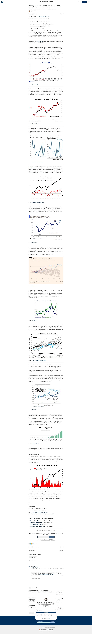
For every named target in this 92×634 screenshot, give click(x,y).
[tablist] (33, 557)
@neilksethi (34, 320)
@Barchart (34, 286)
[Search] (78, 2)
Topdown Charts (35, 124)
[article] (46, 592)
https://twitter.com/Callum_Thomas (40, 512)
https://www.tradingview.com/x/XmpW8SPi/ (46, 574)
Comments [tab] (31, 557)
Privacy (46, 627)
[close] (55, 598)
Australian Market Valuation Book (37, 526)
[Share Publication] (80, 2)
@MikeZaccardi (35, 242)
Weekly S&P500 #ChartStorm (43, 16)
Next (60, 550)
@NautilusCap (35, 84)
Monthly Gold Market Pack (36, 524)
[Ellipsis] (63, 566)
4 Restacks (39, 543)
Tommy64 (32, 566)
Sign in (89, 1)
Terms (48, 627)
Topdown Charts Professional (38, 202)
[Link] (27, 518)
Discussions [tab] (36, 587)
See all (30, 612)
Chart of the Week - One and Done (39, 360)
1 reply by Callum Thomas (36, 578)
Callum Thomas (33, 10)
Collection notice (52, 627)
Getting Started (39, 41)
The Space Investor (36, 443)
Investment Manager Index (37, 162)
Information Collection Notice (45, 615)
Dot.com (51, 570)
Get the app (51, 629)
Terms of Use (50, 614)
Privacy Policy (53, 615)
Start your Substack (43, 629)
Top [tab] (29, 587)
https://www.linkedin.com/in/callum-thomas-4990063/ (43, 514)
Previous (32, 550)
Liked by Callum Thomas (35, 567)
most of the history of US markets (43, 250)
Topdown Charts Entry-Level (36, 520)
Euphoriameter (32, 168)
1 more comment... (31, 582)
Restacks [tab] (34, 557)
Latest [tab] (32, 587)
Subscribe (84, 1)
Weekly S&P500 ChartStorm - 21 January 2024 (39, 590)
